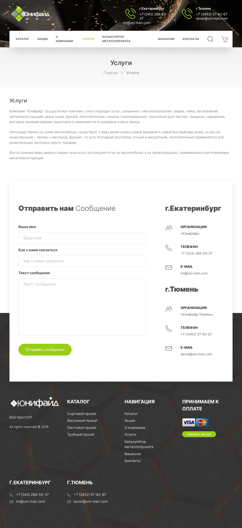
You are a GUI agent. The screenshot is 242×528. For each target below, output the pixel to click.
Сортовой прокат (82, 413)
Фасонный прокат (82, 420)
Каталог (22, 39)
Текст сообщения (34, 273)
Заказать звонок (199, 434)
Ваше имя (27, 226)
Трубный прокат (81, 434)
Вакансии (166, 39)
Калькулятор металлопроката (116, 39)
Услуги (88, 39)
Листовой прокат (82, 427)
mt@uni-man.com (136, 23)
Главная (110, 72)
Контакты (191, 39)
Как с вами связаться (37, 250)
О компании (64, 39)
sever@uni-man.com (212, 18)
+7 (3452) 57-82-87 (211, 14)
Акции (42, 39)
